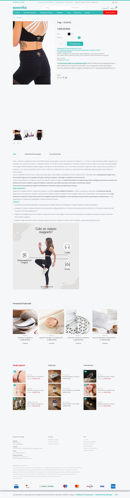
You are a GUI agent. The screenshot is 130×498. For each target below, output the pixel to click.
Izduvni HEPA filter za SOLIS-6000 (71, 390)
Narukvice (29, 375)
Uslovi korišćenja (53, 442)
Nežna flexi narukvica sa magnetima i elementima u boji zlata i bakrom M (36, 390)
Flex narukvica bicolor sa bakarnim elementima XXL (107, 376)
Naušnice (100, 402)
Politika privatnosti (53, 444)
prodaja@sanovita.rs (19, 453)
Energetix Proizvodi (46, 12)
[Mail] (66, 78)
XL (79, 37)
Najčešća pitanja (53, 440)
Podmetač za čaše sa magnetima (78, 338)
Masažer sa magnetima (25, 338)
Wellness (60, 12)
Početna (17, 12)
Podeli (58, 75)
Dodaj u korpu (76, 44)
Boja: (58, 34)
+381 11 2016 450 (49, 2)
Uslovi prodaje (88, 446)
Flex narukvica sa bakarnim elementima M (107, 390)
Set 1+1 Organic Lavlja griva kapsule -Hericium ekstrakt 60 (36, 404)
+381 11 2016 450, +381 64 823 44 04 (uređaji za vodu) (28, 448)
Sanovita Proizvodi (29, 12)
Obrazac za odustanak (90, 448)
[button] (116, 7)
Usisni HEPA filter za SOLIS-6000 (70, 404)
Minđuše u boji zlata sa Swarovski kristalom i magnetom (107, 404)
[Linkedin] (63, 78)
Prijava (89, 2)
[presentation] (16, 75)
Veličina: (59, 37)
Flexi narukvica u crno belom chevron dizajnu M (36, 376)
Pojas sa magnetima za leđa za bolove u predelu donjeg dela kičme (104, 338)
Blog (68, 12)
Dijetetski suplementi (32, 402)
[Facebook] (58, 78)
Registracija (94, 2)
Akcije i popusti (110, 12)
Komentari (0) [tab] (55, 154)
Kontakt (87, 12)
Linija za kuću (65, 375)
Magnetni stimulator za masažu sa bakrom (51, 338)
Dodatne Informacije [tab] (33, 154)
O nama (86, 440)
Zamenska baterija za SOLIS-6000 (71, 376)
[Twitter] (61, 78)
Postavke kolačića (89, 450)
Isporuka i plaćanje (80, 2)
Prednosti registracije (90, 442)
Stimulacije (77, 12)
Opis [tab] (14, 154)
